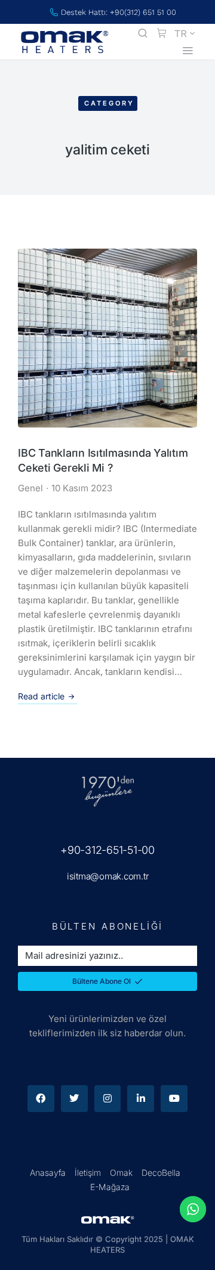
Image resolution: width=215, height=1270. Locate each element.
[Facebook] (40, 1098)
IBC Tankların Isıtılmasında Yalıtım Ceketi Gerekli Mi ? (103, 460)
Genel (30, 488)
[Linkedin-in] (140, 1098)
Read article (41, 696)
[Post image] (107, 338)
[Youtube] (174, 1098)
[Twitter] (74, 1098)
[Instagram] (107, 1098)
